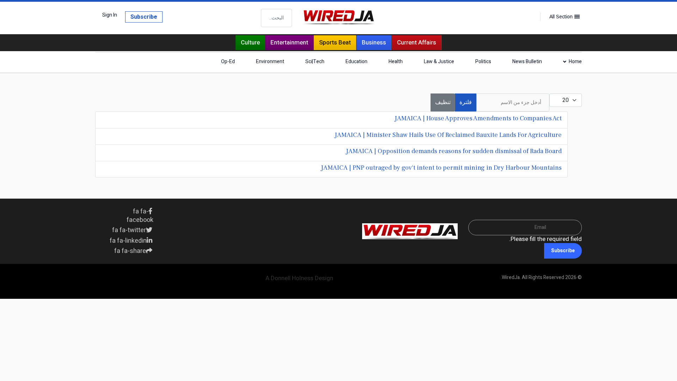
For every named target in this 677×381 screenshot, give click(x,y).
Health (396, 61)
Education (356, 61)
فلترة (465, 102)
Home (575, 61)
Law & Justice (439, 61)
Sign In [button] (109, 15)
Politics (483, 61)
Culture (250, 42)
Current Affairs (416, 42)
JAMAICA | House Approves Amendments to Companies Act (478, 118)
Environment (270, 61)
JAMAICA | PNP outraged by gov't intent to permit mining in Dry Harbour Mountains (441, 168)
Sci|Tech (314, 61)
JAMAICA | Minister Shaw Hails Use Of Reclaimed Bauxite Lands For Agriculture (448, 135)
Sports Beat (335, 42)
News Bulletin (527, 61)
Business (374, 42)
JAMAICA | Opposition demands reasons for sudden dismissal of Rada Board (454, 151)
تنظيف (443, 102)
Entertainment (289, 42)
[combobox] (276, 18)
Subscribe (143, 17)
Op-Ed (228, 61)
